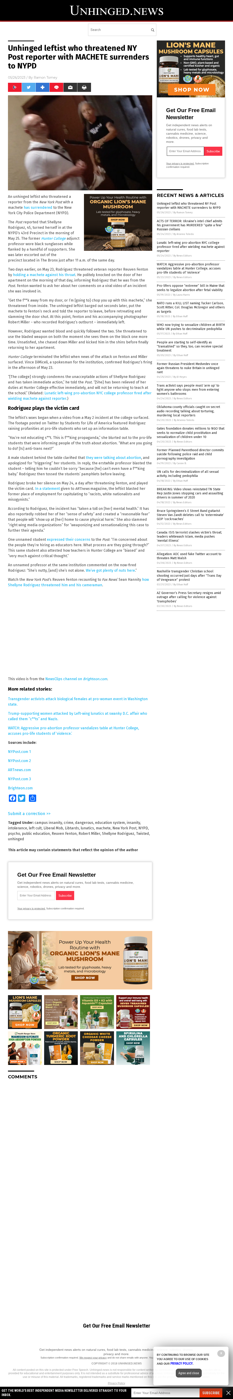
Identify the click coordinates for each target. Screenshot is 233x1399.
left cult (35, 828)
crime (68, 822)
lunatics (87, 828)
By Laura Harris (181, 294)
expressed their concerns (68, 539)
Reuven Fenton (64, 833)
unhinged (16, 839)
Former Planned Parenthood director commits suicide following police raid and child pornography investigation (190, 454)
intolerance (17, 828)
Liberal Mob (53, 828)
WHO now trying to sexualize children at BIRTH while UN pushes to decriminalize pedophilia (191, 327)
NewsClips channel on (76, 679)
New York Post (124, 828)
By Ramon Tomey (182, 212)
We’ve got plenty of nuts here (110, 570)
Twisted (142, 833)
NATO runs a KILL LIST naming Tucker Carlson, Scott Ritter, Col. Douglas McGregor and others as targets (191, 307)
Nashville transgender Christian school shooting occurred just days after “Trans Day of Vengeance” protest (189, 575)
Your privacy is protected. (31, 908)
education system (110, 822)
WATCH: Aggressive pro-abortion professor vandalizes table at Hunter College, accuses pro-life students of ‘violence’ (189, 268)
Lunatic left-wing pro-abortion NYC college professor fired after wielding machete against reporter (191, 247)
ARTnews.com (19, 770)
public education (36, 833)
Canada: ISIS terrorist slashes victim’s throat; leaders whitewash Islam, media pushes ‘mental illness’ (189, 537)
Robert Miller (89, 833)
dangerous (84, 822)
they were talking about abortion (113, 457)
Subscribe (211, 1393)
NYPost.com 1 (19, 752)
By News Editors (182, 255)
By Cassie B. (180, 463)
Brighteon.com (20, 788)
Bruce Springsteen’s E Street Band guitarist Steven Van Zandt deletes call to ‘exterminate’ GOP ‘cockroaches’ (190, 515)
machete (103, 828)
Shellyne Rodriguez (118, 833)
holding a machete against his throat (44, 275)
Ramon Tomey (45, 77)
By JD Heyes (180, 376)
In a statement (47, 488)
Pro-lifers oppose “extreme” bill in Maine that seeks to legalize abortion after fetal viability (190, 288)
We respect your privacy (93, 1357)
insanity (133, 822)
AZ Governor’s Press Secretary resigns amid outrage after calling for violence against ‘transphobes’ (189, 597)
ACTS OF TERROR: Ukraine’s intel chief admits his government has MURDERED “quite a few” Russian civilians (189, 225)
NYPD (143, 828)
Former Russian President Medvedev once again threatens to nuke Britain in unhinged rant (188, 368)
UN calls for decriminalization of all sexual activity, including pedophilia (188, 474)
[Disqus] (80, 1140)
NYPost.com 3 (19, 779)
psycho (14, 833)
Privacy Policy (116, 1383)
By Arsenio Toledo (183, 234)
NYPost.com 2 (19, 761)
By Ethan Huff (180, 316)
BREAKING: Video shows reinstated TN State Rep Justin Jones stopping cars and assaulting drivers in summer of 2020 (190, 493)
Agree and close (188, 1373)
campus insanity (48, 822)
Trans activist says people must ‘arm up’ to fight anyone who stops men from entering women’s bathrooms (188, 390)
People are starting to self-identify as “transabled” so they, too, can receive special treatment (190, 346)
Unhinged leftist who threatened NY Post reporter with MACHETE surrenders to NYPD (189, 206)
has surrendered (38, 207)
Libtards (72, 828)
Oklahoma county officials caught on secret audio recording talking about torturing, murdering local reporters (188, 411)
